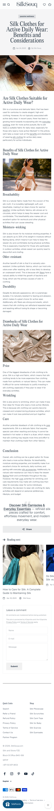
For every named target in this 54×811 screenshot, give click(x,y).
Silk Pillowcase (36, 709)
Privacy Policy (11, 622)
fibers (42, 272)
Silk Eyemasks (36, 732)
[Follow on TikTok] (33, 774)
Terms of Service (26, 622)
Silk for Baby (35, 723)
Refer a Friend (9, 713)
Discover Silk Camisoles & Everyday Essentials (24, 507)
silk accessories (29, 469)
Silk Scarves (35, 728)
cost (21, 478)
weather (6, 210)
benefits (33, 134)
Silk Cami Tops (36, 718)
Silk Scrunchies (37, 713)
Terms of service (36, 800)
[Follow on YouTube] (26, 774)
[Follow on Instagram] (12, 774)
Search (6, 709)
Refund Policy (9, 718)
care (48, 425)
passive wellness (27, 16)
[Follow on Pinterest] (19, 774)
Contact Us (8, 732)
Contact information (25, 803)
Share (29, 529)
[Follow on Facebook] (5, 774)
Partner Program (10, 737)
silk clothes (18, 137)
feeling (6, 475)
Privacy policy (21, 800)
